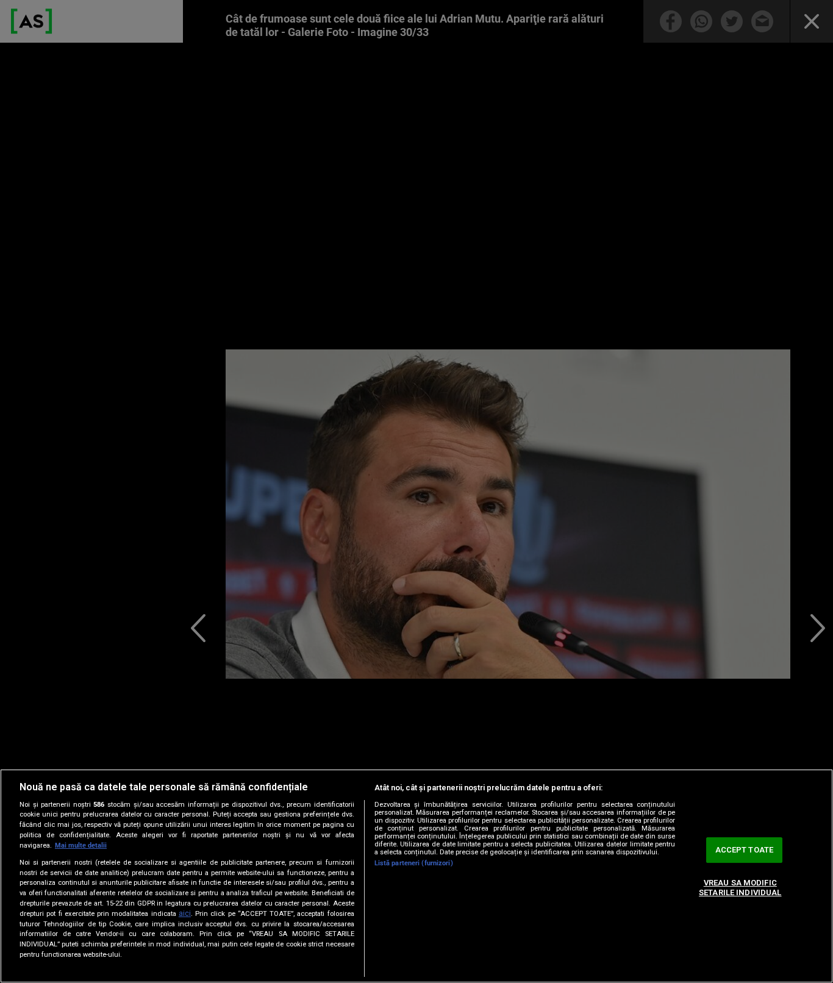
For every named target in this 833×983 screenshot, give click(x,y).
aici (185, 913)
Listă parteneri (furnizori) (413, 863)
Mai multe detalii (81, 845)
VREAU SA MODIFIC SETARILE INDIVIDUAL (740, 887)
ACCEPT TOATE (744, 850)
